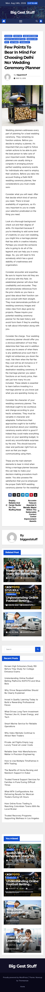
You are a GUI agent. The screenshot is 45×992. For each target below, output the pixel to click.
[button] (37, 21)
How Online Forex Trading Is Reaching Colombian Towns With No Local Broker (22, 806)
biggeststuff (22, 75)
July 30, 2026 (15, 917)
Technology (24, 42)
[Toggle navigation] (21, 21)
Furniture (17, 36)
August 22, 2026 (16, 860)
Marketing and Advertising (15, 39)
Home (22, 987)
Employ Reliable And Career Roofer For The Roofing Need (15, 505)
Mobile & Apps (32, 39)
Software (14, 42)
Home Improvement (30, 36)
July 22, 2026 (15, 945)
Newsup (39, 977)
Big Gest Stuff (22, 12)
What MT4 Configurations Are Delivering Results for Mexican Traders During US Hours (19, 794)
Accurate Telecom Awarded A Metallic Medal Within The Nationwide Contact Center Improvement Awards (29, 510)
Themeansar (23, 981)
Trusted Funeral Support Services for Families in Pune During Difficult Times (22, 782)
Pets (6, 42)
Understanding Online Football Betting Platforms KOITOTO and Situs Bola (22, 681)
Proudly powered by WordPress (15, 977)
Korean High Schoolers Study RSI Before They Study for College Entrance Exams (20, 669)
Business (8, 36)
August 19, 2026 (16, 888)
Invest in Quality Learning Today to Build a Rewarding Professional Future (21, 702)
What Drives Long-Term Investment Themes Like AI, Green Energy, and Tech (21, 714)
